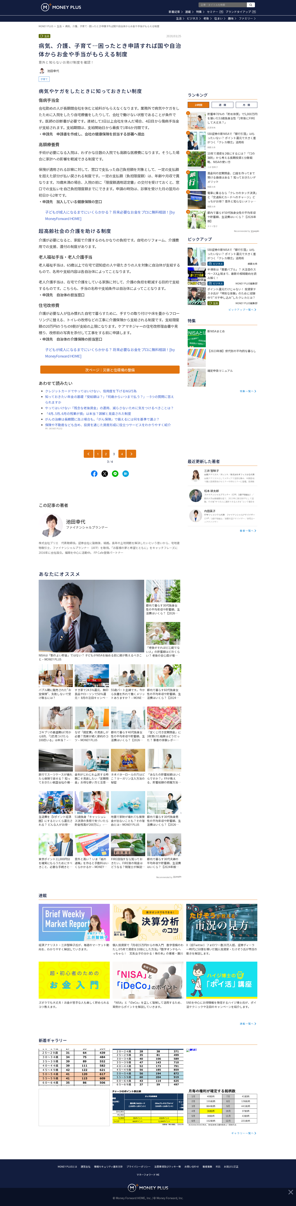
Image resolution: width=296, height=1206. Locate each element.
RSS (218, 1166)
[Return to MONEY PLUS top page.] (61, 7)
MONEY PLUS (46, 26)
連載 (188, 12)
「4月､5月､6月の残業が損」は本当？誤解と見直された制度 (88, 413)
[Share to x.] (104, 473)
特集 (199, 12)
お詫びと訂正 (231, 1166)
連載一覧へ (247, 1023)
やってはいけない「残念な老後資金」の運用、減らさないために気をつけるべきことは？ (109, 407)
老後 (206, 18)
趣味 (231, 18)
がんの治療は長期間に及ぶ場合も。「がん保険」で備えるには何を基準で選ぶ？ (102, 419)
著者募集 (207, 1166)
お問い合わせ (191, 1166)
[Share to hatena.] (125, 473)
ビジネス (192, 18)
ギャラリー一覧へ (242, 1133)
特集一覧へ (247, 391)
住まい (218, 18)
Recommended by (164, 877)
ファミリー (246, 18)
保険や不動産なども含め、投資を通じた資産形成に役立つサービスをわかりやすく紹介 (108, 424)
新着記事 (174, 12)
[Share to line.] (115, 473)
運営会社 (85, 1166)
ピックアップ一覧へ (241, 309)
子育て (44, 79)
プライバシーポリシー (138, 1166)
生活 (179, 18)
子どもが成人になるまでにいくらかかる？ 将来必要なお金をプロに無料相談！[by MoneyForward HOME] (110, 215)
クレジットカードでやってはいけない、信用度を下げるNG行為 (91, 391)
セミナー (214, 12)
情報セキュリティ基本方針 (108, 1166)
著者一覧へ (247, 530)
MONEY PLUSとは (67, 1166)
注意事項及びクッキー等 (167, 1166)
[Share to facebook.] (94, 473)
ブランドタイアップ (240, 12)
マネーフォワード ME (148, 1174)
